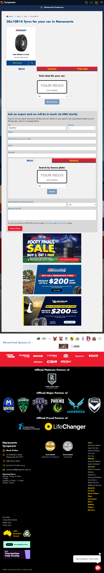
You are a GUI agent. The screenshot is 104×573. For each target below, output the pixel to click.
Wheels (91, 459)
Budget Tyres (7, 522)
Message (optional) (14, 209)
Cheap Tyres (7, 525)
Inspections (91, 475)
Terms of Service (62, 223)
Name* (10, 132)
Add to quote (17, 63)
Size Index (6, 517)
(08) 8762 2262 (13, 461)
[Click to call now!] (86, 2)
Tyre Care (91, 453)
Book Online (93, 493)
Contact (91, 491)
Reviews (91, 510)
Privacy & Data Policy (14, 569)
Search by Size (93, 448)
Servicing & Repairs (94, 477)
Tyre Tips (91, 456)
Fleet (90, 496)
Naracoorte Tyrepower (54, 7)
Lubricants (92, 499)
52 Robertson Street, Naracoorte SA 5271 (14, 456)
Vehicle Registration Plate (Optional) (20, 202)
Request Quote (15, 228)
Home (10, 16)
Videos (91, 507)
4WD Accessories (94, 469)
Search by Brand (93, 451)
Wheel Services (93, 483)
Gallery (91, 504)
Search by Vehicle (94, 445)
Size (9, 125)
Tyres (90, 443)
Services (91, 467)
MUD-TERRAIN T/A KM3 (21, 54)
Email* (10, 146)
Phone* (19, 139)
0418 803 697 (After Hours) (15, 465)
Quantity (71, 125)
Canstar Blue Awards (10, 520)
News (90, 502)
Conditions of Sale (27, 569)
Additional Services (94, 485)
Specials (91, 488)
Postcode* (11, 152)
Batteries (91, 472)
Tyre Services (92, 480)
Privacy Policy (48, 223)
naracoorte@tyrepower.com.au (16, 470)
